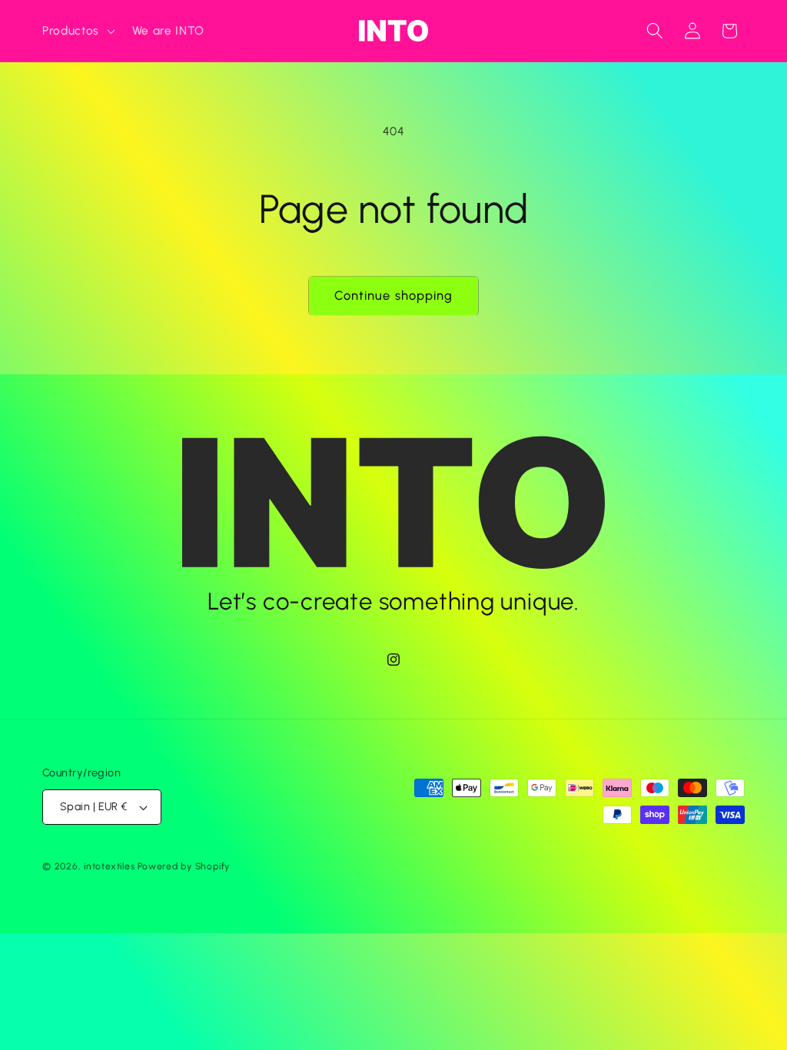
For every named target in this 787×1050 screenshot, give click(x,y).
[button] (77, 30)
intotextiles (109, 866)
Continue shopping (393, 295)
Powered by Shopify (184, 866)
